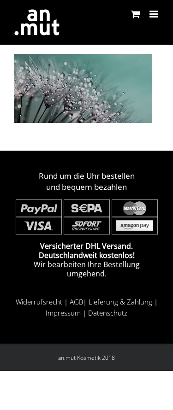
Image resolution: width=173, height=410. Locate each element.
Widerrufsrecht (39, 301)
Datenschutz (107, 312)
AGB (76, 301)
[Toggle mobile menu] (154, 14)
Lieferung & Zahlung (120, 301)
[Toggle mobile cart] (135, 14)
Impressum (63, 312)
